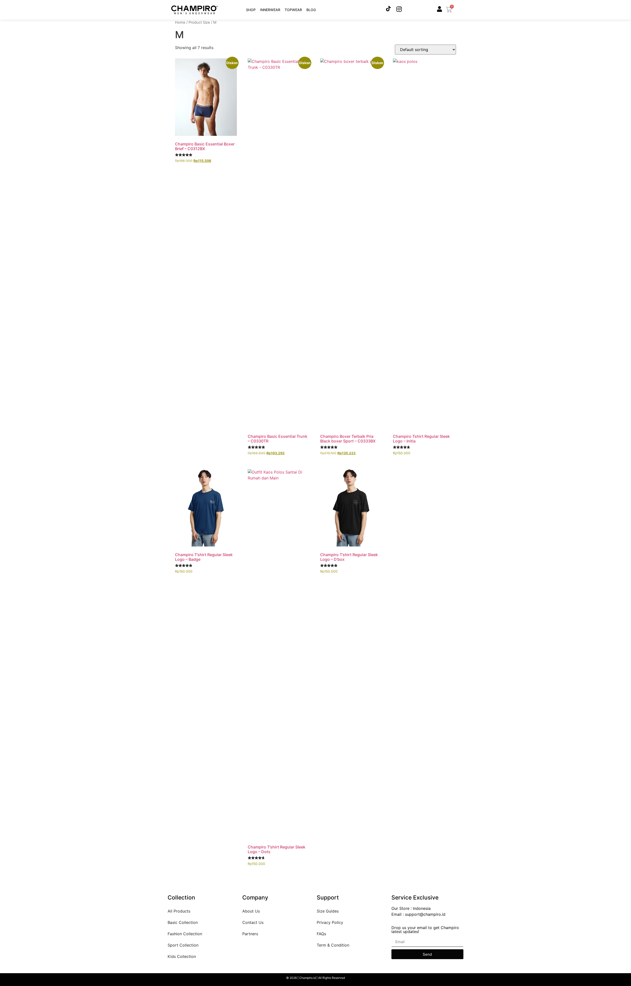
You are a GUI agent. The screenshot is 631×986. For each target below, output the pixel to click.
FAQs (321, 933)
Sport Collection (183, 945)
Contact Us (252, 922)
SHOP (251, 10)
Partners (250, 933)
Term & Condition (333, 945)
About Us (251, 911)
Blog (311, 10)
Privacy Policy (330, 922)
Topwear (293, 10)
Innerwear (270, 10)
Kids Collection (182, 956)
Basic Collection (183, 922)
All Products (179, 911)
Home (180, 22)
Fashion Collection (185, 933)
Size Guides (328, 911)
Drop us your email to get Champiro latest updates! (425, 930)
